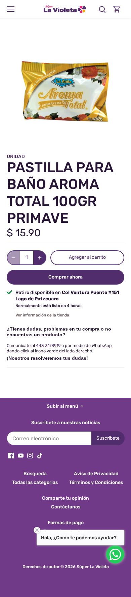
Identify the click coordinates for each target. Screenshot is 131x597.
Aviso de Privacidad (96, 474)
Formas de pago (66, 523)
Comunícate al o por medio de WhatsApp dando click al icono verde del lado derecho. (59, 348)
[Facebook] (11, 455)
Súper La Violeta (93, 566)
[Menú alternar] (10, 9)
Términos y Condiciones (96, 482)
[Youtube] (21, 455)
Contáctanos (65, 507)
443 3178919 (48, 345)
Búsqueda (35, 474)
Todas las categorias (35, 482)
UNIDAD (16, 156)
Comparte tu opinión (65, 498)
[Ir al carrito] (117, 9)
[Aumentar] (39, 258)
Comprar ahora (65, 277)
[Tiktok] (40, 455)
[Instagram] (30, 455)
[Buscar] (102, 9)
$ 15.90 (24, 233)
